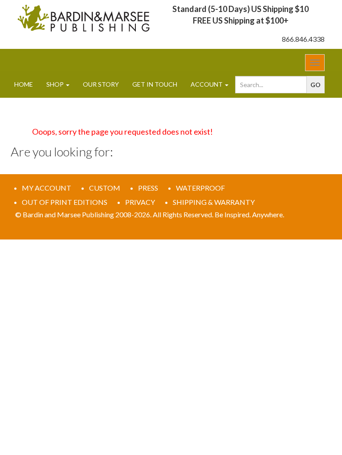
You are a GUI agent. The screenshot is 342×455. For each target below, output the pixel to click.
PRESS (148, 188)
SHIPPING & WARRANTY (214, 202)
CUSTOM (104, 188)
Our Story (101, 84)
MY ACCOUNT (46, 188)
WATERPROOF (200, 188)
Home (23, 84)
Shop (55, 84)
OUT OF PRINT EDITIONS (64, 202)
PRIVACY (140, 202)
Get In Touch (154, 84)
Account (207, 84)
